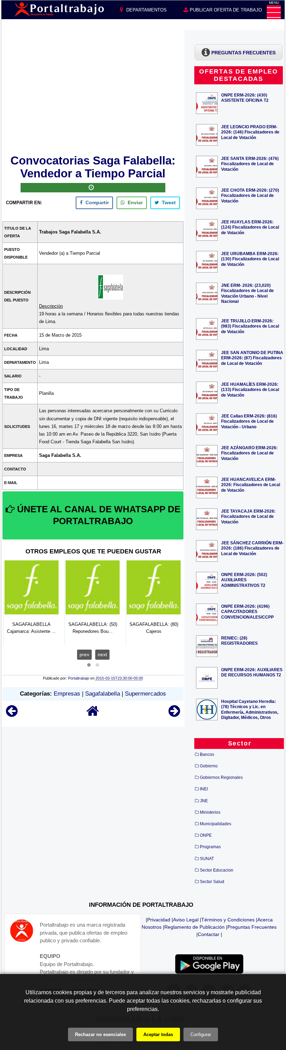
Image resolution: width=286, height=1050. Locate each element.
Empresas (67, 693)
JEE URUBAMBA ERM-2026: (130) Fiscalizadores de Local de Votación (250, 258)
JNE (204, 800)
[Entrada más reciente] (11, 714)
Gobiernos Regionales (221, 777)
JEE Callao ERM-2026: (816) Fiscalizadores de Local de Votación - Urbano (249, 421)
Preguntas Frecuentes (252, 927)
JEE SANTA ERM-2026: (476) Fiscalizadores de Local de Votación (250, 163)
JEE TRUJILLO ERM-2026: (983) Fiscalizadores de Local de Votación (250, 326)
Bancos (207, 754)
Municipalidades (215, 823)
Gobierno (209, 766)
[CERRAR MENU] (274, 12)
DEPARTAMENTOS (146, 10)
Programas (210, 846)
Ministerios (210, 812)
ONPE (206, 835)
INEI (204, 789)
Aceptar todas (158, 1034)
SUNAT (207, 858)
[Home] (92, 714)
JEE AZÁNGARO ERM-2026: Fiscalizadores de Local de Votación (249, 452)
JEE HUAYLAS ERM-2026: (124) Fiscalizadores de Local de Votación (250, 227)
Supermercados (145, 693)
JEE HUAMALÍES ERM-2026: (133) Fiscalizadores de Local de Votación (250, 389)
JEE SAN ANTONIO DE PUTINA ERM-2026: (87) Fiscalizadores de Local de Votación (252, 357)
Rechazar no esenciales (100, 1034)
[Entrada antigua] (174, 714)
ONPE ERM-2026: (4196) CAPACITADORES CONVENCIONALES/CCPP (247, 611)
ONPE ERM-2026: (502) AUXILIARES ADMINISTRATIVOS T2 (244, 579)
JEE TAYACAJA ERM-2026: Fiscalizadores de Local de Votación (248, 516)
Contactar (208, 934)
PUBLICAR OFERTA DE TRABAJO (225, 10)
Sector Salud (212, 881)
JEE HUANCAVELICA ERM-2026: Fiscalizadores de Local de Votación (250, 484)
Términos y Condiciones (228, 919)
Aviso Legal (185, 919)
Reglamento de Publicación (194, 927)
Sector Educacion (216, 870)
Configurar (200, 1034)
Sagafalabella (102, 693)
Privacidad (158, 919)
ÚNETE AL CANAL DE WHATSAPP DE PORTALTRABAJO (97, 515)
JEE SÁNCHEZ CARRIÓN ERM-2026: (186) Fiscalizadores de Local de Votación (252, 548)
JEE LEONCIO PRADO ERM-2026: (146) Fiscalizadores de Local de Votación (250, 131)
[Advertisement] (93, 91)
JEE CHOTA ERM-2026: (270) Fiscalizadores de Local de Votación (250, 195)
